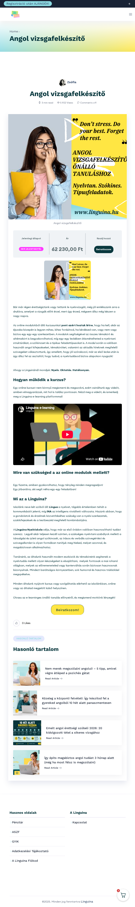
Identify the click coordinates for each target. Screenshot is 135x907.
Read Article (52, 678)
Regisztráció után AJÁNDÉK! (27, 3)
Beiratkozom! (67, 610)
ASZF (16, 832)
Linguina (87, 901)
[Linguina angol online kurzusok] (17, 14)
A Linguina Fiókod (25, 860)
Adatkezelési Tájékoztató (30, 851)
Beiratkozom (103, 249)
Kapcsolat (79, 822)
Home (14, 31)
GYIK (15, 841)
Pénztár (17, 822)
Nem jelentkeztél (31, 249)
